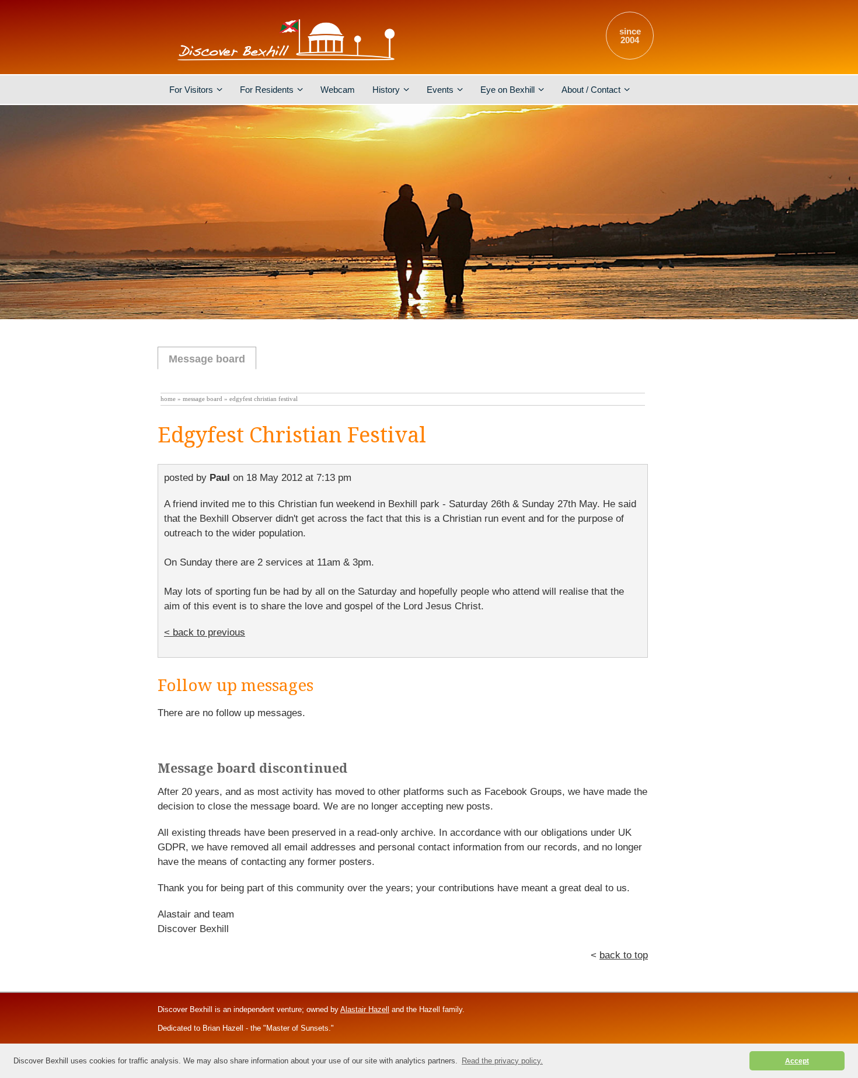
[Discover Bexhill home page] (286, 61)
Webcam (337, 90)
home (168, 399)
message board (202, 399)
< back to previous (204, 632)
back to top (623, 955)
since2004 (630, 35)
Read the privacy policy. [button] (502, 1060)
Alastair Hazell (364, 1009)
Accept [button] (797, 1061)
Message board (207, 359)
